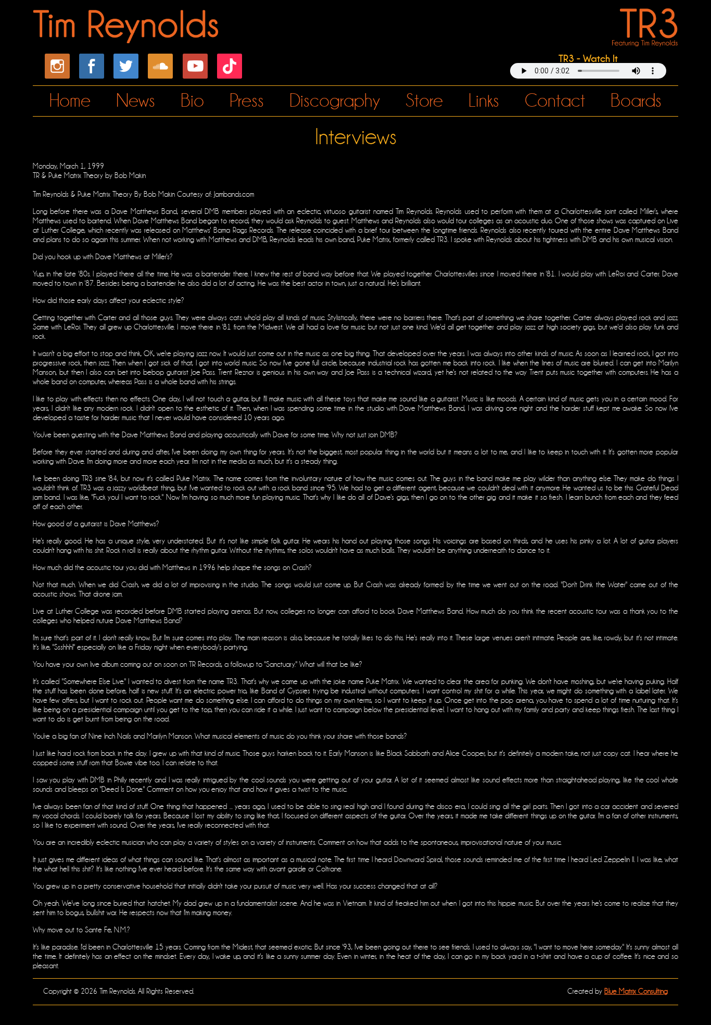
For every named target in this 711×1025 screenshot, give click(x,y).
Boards (636, 101)
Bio (192, 101)
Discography (334, 101)
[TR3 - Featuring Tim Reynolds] (642, 40)
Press (247, 101)
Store (424, 101)
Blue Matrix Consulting (636, 991)
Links (483, 101)
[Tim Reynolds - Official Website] (127, 37)
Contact (555, 101)
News (135, 101)
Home (70, 101)
